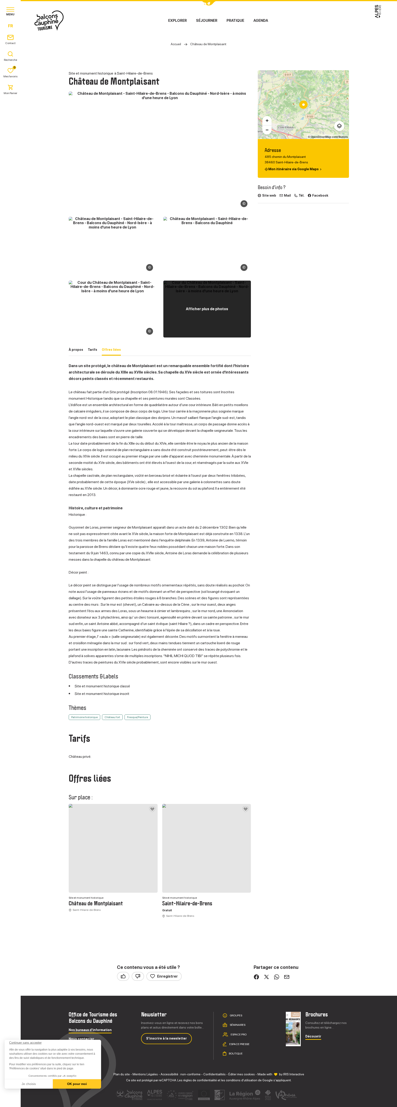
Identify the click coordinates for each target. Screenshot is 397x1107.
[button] (9, 1099)
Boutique (235, 1053)
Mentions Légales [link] (145, 1074)
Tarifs (92, 349)
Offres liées (111, 349)
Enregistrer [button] (167, 976)
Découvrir (313, 1036)
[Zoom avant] (267, 120)
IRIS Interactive (293, 1074)
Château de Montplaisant (96, 903)
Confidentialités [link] (214, 1074)
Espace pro (238, 1034)
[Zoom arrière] (267, 129)
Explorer (177, 20)
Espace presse (239, 1044)
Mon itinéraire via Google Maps (293, 169)
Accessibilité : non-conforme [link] (181, 1074)
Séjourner (206, 20)
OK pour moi (77, 1084)
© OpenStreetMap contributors (328, 137)
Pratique (235, 20)
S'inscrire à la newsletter (166, 1038)
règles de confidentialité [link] (200, 1080)
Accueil (176, 44)
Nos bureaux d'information (90, 1030)
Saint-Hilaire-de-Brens (187, 903)
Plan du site (121, 1074)
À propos (76, 349)
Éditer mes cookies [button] (241, 1074)
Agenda (260, 20)
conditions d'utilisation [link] (241, 1080)
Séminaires (237, 1024)
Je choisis (29, 1084)
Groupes (235, 1015)
